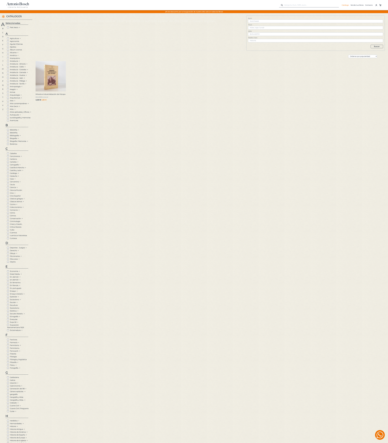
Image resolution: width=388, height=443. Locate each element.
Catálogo (345, 5)
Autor (250, 18)
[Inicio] (17, 5)
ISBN (250, 31)
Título (250, 25)
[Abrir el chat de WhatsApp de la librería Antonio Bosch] (380, 435)
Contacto (369, 5)
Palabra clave (252, 38)
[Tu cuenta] (376, 5)
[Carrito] (380, 5)
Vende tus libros (357, 5)
